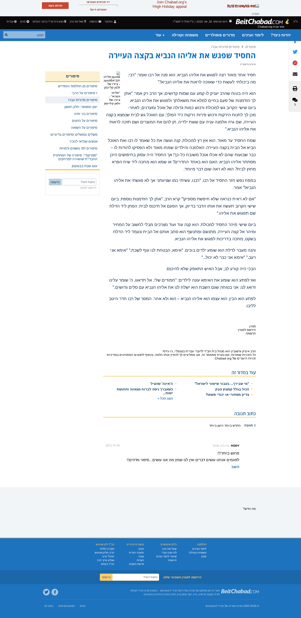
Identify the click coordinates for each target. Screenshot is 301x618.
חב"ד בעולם (107, 564)
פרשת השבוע (136, 564)
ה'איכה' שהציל (162, 384)
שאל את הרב (76, 21)
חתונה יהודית (136, 552)
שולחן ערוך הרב (105, 560)
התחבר (108, 21)
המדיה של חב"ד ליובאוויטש (221, 606)
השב (235, 467)
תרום (23, 21)
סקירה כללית (107, 548)
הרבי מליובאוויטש (104, 552)
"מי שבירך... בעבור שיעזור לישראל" (222, 384)
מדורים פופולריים (220, 35)
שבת (141, 556)
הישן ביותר (216, 425)
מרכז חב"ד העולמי (139, 590)
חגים (141, 548)
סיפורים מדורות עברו (225, 46)
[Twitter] (46, 592)
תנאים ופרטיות (66, 606)
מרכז (239, 606)
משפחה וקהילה (185, 35)
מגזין (203, 556)
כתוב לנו (48, 606)
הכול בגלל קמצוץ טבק (232, 389)
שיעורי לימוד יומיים (166, 556)
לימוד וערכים (253, 35)
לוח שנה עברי (169, 552)
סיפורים (250, 46)
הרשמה (172, 560)
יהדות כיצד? (281, 35)
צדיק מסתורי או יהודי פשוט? (227, 394)
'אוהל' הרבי (108, 556)
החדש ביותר (232, 425)
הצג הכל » (165, 398)
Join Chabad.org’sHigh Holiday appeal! (169, 4)
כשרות (140, 560)
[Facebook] (54, 592)
